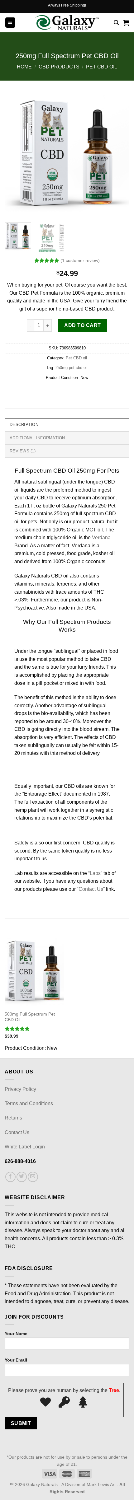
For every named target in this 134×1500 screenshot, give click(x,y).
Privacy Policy (20, 1089)
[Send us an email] (33, 1177)
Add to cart (82, 325)
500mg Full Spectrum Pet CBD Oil (30, 1017)
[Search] (116, 22)
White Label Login (25, 1146)
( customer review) (80, 260)
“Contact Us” (91, 889)
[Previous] (15, 155)
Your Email (16, 1359)
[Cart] (126, 23)
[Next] (119, 155)
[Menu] (10, 22)
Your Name (16, 1333)
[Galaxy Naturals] (67, 22)
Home (24, 66)
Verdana (101, 537)
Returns (13, 1117)
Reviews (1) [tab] (23, 451)
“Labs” (95, 873)
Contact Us (17, 1132)
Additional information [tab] (37, 438)
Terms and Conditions (29, 1103)
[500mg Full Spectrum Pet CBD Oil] (34, 972)
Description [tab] (24, 424)
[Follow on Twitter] (22, 1177)
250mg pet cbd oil (71, 367)
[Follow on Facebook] (10, 1177)
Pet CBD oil (101, 66)
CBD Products (59, 66)
